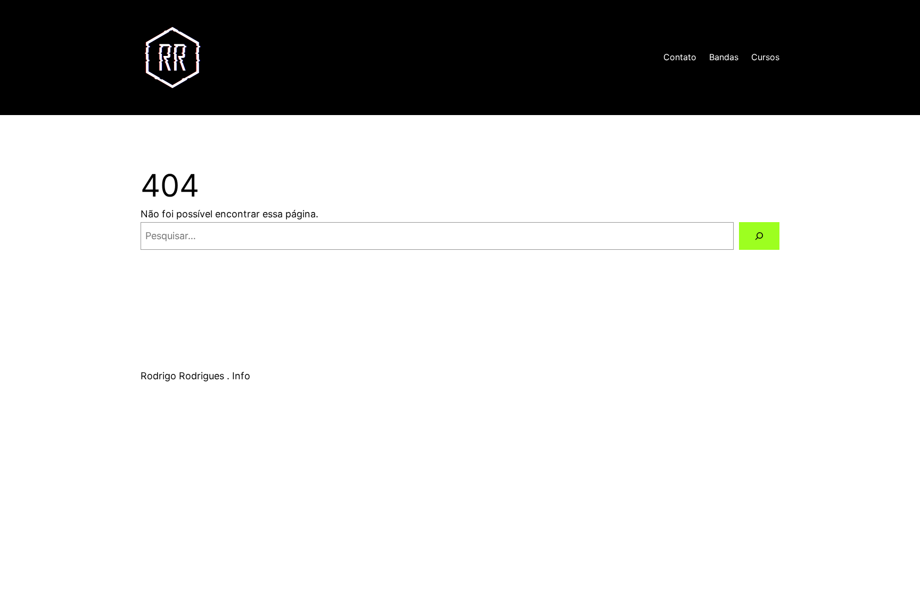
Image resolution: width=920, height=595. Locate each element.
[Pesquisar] (759, 236)
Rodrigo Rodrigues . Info (283, 57)
